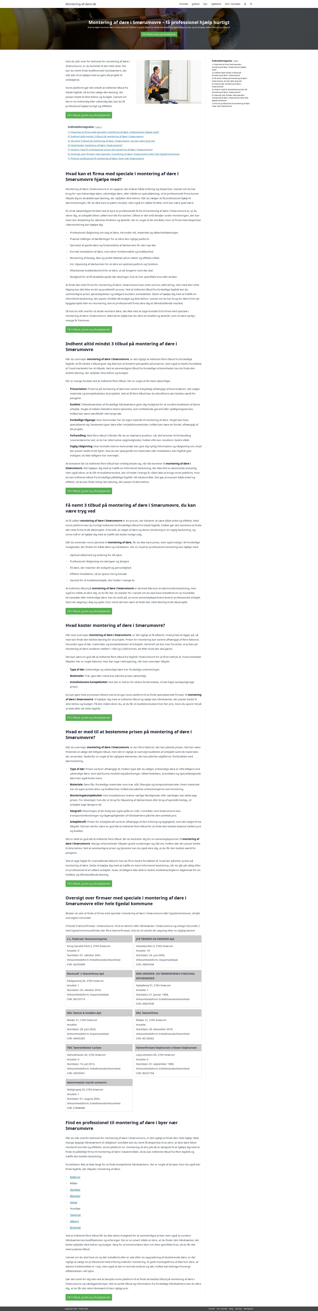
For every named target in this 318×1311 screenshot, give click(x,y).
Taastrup (75, 1215)
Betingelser (248, 1309)
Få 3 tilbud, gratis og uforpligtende (159, 34)
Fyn (205, 4)
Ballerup (75, 1177)
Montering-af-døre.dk (81, 4)
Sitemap (238, 1309)
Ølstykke (75, 1196)
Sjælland (216, 4)
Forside (183, 4)
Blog (231, 1309)
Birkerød (75, 1227)
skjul (98, 127)
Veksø (73, 1202)
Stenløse (75, 1189)
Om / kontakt (232, 4)
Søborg (74, 1221)
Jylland (195, 4)
